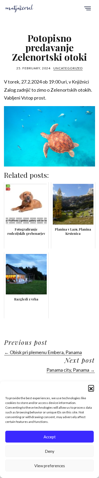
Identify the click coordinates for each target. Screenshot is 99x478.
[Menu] (87, 9)
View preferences (49, 465)
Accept (50, 436)
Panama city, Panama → (70, 370)
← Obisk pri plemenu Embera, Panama (43, 352)
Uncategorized (68, 68)
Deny (49, 451)
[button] (91, 388)
